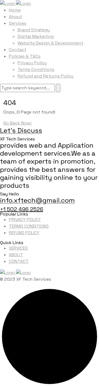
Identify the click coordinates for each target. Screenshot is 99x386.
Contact (17, 50)
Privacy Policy (32, 63)
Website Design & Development (50, 43)
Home (15, 10)
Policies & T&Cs (24, 56)
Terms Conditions (36, 69)
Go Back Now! (17, 123)
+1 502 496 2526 (21, 209)
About (15, 17)
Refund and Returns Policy (45, 76)
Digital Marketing (36, 36)
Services (17, 23)
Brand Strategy (34, 30)
